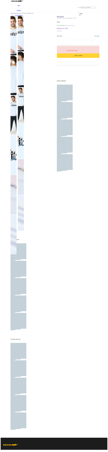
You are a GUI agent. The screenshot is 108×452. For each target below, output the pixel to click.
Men (19, 5)
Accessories (19, 15)
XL (79, 40)
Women (19, 10)
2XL (86, 40)
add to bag (78, 55)
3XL (92, 40)
